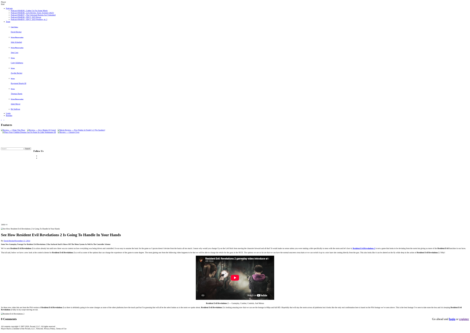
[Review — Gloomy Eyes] (67, 132)
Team (8, 22)
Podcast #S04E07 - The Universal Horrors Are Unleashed (33, 15)
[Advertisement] (108, 184)
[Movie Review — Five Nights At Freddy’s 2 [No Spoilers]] (80, 130)
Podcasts (9, 8)
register (464, 319)
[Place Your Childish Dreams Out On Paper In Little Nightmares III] (28, 132)
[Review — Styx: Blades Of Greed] (41, 130)
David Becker (9, 241)
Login (8, 113)
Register (9, 115)
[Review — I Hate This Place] (13, 130)
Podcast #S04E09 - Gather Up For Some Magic (29, 11)
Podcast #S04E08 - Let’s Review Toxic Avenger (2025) (32, 13)
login (452, 319)
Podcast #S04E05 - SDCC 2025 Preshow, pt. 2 (29, 19)
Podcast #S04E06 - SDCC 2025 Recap (26, 17)
